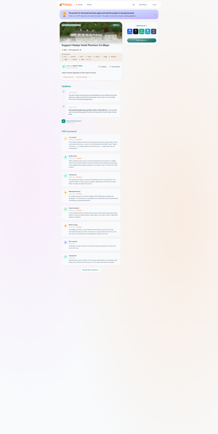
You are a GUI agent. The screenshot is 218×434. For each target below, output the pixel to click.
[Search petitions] (133, 4)
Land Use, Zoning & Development (71, 25)
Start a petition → (142, 40)
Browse (89, 4)
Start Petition (143, 4)
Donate (80, 4)
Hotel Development (81, 77)
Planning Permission (68, 77)
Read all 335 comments (91, 270)
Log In (154, 4)
